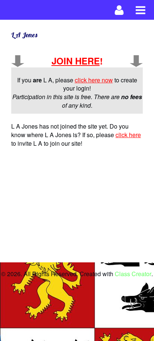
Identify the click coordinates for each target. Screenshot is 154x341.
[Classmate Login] (119, 10)
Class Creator (133, 274)
